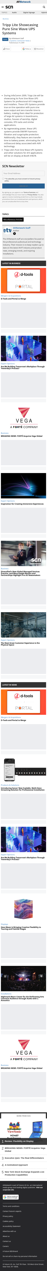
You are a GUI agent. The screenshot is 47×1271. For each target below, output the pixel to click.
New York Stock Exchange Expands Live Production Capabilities (24, 1173)
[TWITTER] (15, 233)
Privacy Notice (32, 195)
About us (6, 1236)
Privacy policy (8, 1216)
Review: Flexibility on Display (19, 1141)
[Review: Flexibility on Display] (23, 1131)
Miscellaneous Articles (12, 219)
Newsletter (40, 49)
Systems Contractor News (20, 41)
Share (8, 49)
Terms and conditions (11, 1206)
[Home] (23, 2)
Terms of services (30, 192)
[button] (2, 7)
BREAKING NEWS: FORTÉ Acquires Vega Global (25, 1149)
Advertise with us (9, 1231)
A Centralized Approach (16, 1165)
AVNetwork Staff (18, 38)
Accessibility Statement (11, 1226)
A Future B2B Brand (10, 1251)
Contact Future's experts (12, 1211)
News (5, 39)
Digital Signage (29, 12)
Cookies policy (8, 1221)
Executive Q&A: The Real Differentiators (24, 1158)
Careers (6, 1246)
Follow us (28, 49)
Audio (14, 12)
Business (6, 19)
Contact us (7, 1241)
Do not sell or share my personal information (20, 1256)
